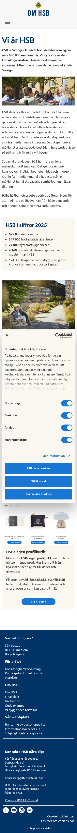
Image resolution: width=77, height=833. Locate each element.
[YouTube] (14, 812)
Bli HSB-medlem (16, 650)
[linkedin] (30, 812)
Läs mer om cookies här (57, 821)
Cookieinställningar (60, 816)
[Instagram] (22, 812)
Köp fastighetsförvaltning (23, 669)
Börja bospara (14, 654)
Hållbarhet (12, 701)
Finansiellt (12, 696)
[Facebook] (6, 812)
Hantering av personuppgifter (26, 724)
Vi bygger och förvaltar (21, 710)
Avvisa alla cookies (38, 494)
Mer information (53, 456)
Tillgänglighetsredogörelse (23, 733)
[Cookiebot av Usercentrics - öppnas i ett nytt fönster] (55, 335)
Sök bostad (12, 645)
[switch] (66, 415)
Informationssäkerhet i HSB (24, 729)
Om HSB (11, 692)
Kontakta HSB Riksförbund (21, 800)
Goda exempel (15, 705)
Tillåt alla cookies (38, 468)
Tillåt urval (38, 481)
